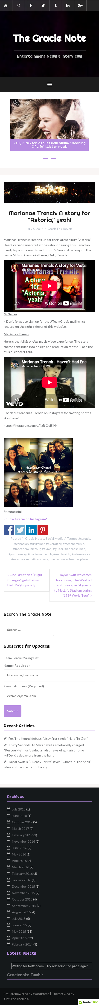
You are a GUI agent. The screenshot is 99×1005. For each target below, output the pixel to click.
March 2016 (20, 867)
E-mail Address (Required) (24, 686)
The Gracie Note (49, 38)
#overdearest (21, 559)
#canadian (21, 544)
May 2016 (19, 854)
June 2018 (19, 816)
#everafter (53, 544)
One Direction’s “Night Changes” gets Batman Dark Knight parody (24, 580)
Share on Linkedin (31, 530)
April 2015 (19, 938)
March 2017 (20, 828)
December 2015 (23, 886)
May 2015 (19, 931)
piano (84, 559)
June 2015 (19, 925)
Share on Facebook (9, 530)
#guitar (58, 549)
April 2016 (19, 861)
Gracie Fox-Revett (60, 229)
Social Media (54, 538)
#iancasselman (74, 549)
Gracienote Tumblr (25, 974)
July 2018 (19, 809)
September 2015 (24, 906)
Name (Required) (17, 665)
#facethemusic (73, 544)
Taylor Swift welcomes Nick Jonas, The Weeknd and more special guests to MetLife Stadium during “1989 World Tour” (73, 585)
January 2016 (21, 880)
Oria (67, 994)
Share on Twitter (20, 530)
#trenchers (40, 559)
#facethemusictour (27, 549)
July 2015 (19, 918)
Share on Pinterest (43, 530)
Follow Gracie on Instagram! (26, 519)
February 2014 (22, 944)
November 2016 (23, 841)
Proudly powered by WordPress (26, 994)
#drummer (37, 544)
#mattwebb (61, 554)
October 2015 (22, 899)
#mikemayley (81, 554)
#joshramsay (17, 554)
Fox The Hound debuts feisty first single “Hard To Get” (48, 738)
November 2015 (23, 893)
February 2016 (22, 873)
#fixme (47, 549)
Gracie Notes (34, 538)
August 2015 (21, 912)
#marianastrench (40, 554)
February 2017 (22, 835)
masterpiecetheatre (64, 559)
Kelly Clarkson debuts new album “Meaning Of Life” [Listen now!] (50, 145)
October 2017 (22, 822)
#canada (84, 538)
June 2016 (19, 848)
